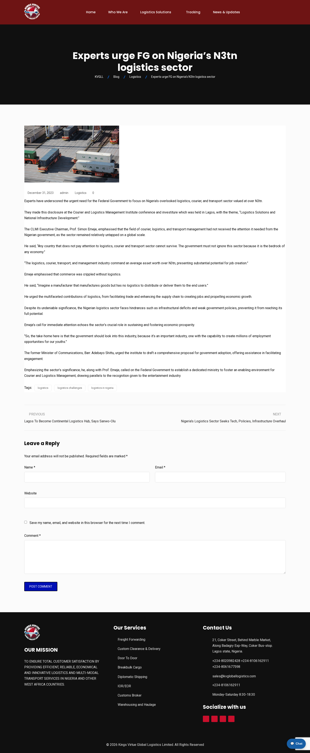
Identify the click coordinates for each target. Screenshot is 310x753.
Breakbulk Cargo (130, 667)
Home (91, 12)
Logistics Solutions (155, 12)
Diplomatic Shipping (132, 677)
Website (30, 493)
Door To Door (127, 658)
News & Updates (226, 12)
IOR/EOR (124, 686)
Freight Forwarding (131, 640)
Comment (32, 536)
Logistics (80, 193)
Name (29, 467)
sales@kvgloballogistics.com (234, 676)
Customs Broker (130, 695)
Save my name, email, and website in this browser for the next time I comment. (87, 523)
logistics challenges (70, 387)
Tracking (193, 12)
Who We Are (118, 12)
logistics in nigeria (102, 387)
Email (160, 467)
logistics (43, 387)
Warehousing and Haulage (137, 705)
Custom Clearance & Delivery (139, 649)
